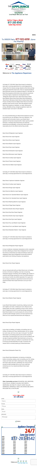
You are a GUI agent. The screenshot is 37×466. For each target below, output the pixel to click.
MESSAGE (3, 414)
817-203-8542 (15, 22)
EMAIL (2, 409)
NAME (2, 398)
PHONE (3, 403)
